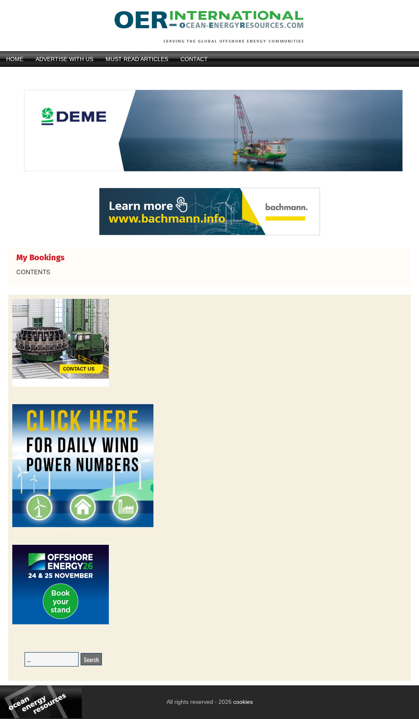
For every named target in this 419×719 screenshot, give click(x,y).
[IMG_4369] (209, 183)
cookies (242, 702)
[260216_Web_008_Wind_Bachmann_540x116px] (209, 234)
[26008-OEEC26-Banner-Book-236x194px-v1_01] (60, 623)
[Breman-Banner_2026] (60, 385)
